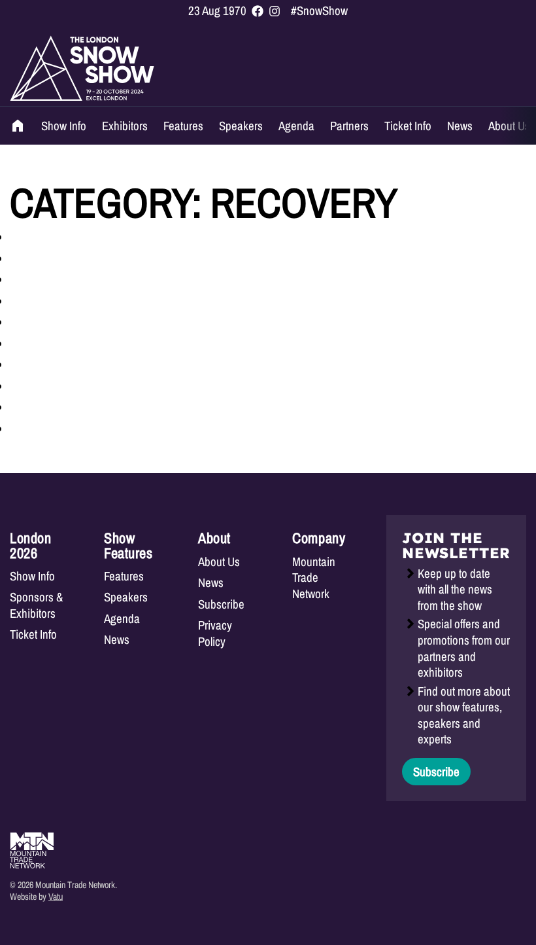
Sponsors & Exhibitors (36, 605)
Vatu (55, 896)
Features (183, 125)
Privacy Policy (215, 633)
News (460, 125)
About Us (509, 125)
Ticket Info (407, 125)
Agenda (296, 125)
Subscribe (221, 604)
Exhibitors (125, 125)
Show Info (63, 125)
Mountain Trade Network (313, 578)
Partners (349, 125)
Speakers (241, 125)
